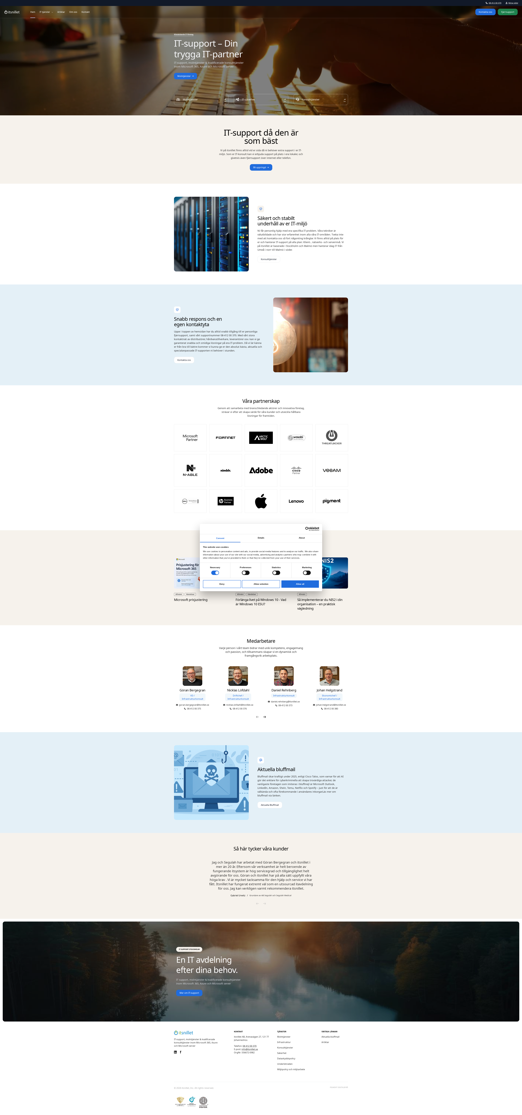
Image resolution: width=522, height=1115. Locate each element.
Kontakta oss (485, 11)
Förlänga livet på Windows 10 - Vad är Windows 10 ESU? (261, 601)
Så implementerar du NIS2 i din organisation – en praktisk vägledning (320, 604)
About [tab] (302, 538)
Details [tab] (261, 538)
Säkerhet (281, 1053)
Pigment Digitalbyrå (339, 1087)
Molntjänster (283, 1036)
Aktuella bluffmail (330, 1036)
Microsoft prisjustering (190, 599)
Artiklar (61, 11)
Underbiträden (285, 1063)
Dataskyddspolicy (286, 1058)
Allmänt (178, 594)
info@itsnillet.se (250, 1049)
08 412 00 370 (250, 1045)
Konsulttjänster (285, 1047)
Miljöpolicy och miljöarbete (291, 1069)
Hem (32, 11)
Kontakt (86, 11)
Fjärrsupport (507, 11)
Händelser (190, 594)
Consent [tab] (220, 538)
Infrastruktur (284, 1042)
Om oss (73, 11)
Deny (221, 584)
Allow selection (261, 584)
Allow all (300, 584)
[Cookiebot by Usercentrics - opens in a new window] (307, 529)
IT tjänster (45, 11)
